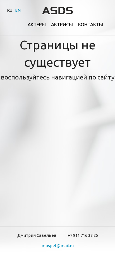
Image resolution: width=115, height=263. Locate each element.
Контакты (90, 24)
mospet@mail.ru (58, 245)
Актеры (37, 24)
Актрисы (62, 24)
